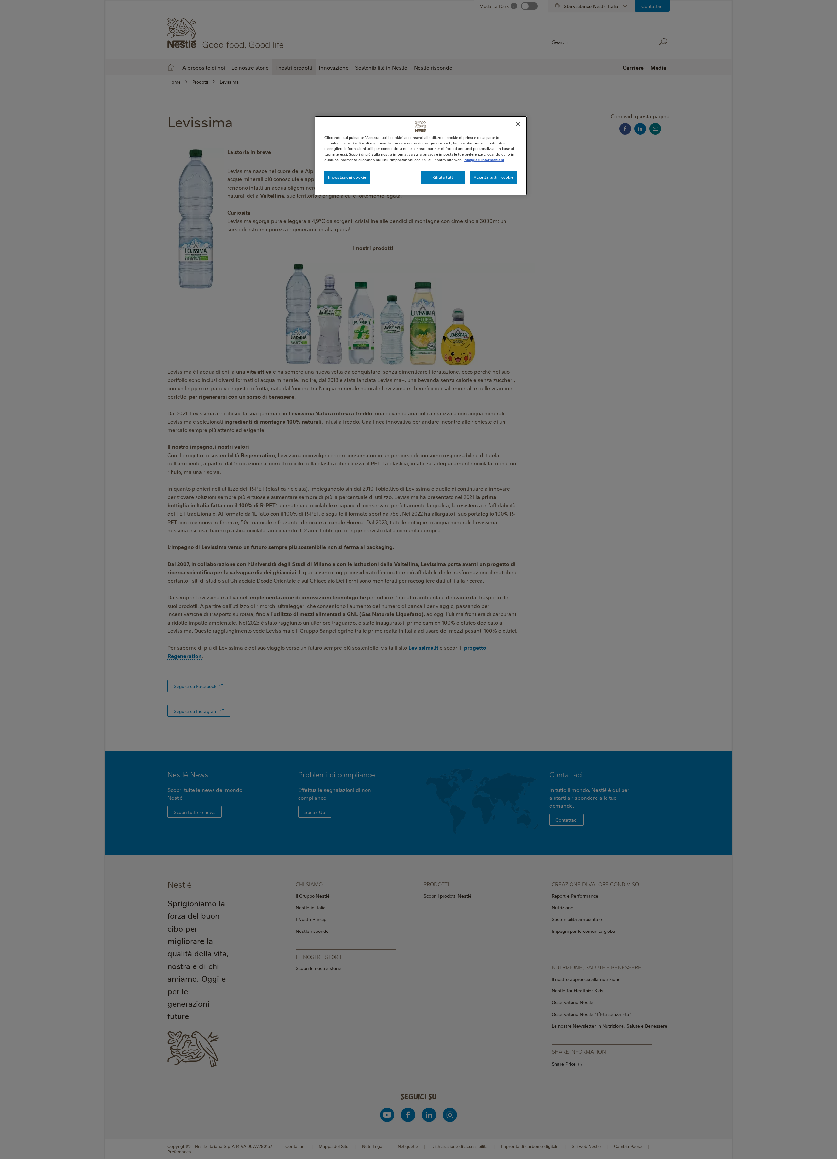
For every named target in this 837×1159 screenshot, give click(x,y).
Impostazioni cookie (347, 177)
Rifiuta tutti (443, 177)
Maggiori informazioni (484, 159)
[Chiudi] (518, 124)
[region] (421, 155)
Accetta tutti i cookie (494, 177)
